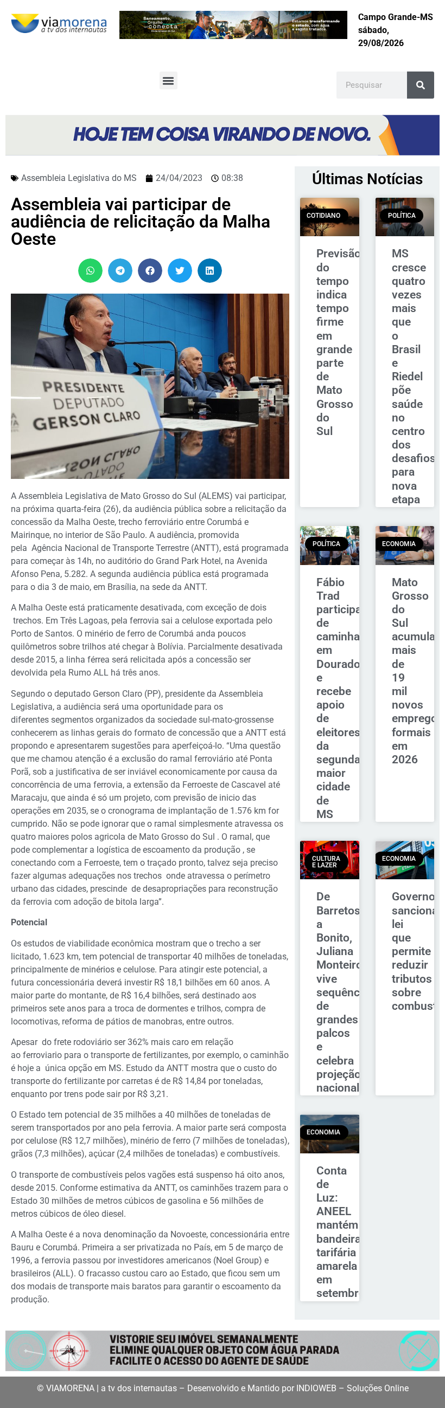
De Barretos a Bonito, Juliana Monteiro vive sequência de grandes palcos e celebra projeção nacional (342, 992)
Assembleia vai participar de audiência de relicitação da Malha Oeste (140, 221)
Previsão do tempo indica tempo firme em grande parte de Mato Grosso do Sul (338, 342)
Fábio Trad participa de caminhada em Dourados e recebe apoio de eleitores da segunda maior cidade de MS (344, 698)
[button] (168, 80)
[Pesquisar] (420, 85)
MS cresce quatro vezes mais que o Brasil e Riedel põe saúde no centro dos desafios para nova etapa (414, 376)
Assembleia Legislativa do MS (79, 178)
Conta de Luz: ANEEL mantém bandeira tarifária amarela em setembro (340, 1232)
